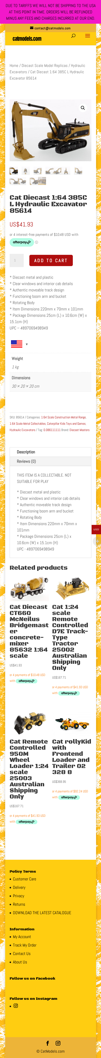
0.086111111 (52, 430)
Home (14, 65)
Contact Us (22, 953)
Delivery (19, 887)
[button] (83, 108)
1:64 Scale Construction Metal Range (63, 417)
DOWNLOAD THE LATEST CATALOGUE (42, 912)
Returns (19, 904)
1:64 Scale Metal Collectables (28, 423)
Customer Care (24, 879)
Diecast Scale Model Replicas (45, 65)
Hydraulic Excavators (22, 430)
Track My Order (24, 945)
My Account (22, 936)
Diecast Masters (79, 430)
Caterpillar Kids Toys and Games (66, 423)
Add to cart (51, 260)
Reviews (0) (26, 461)
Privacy (18, 895)
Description (26, 452)
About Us (20, 962)
